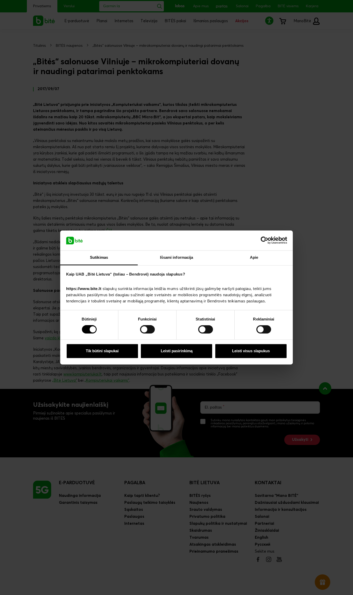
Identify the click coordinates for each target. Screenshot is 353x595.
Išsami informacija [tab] (176, 257)
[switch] (147, 329)
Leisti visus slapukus (251, 351)
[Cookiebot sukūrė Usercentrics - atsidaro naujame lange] (264, 240)
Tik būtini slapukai (102, 351)
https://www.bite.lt (84, 288)
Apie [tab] (254, 257)
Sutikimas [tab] (99, 257)
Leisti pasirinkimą (177, 351)
